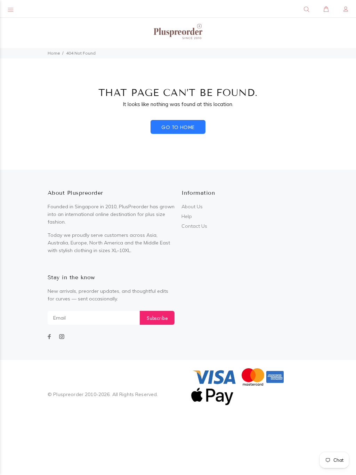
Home (54, 53)
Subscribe (157, 318)
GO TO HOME (177, 127)
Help (186, 216)
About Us (192, 206)
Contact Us (194, 226)
